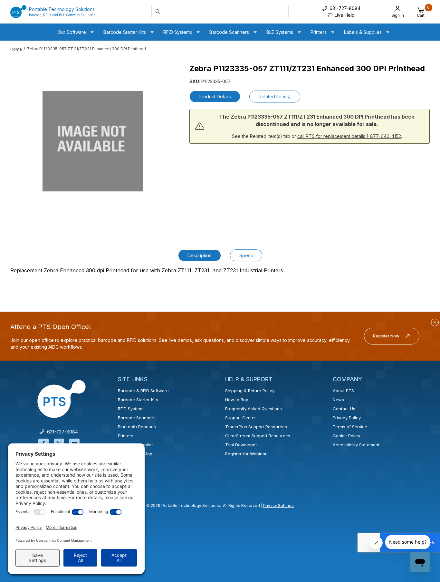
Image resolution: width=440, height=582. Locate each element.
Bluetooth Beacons (137, 426)
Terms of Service (350, 426)
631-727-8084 (61, 431)
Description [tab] (199, 255)
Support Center (240, 417)
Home (16, 49)
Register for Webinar (246, 453)
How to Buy (236, 399)
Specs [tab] (246, 255)
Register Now (386, 335)
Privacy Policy (347, 417)
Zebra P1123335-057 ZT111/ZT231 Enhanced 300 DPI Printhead (86, 48)
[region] (23, 138)
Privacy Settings (278, 505)
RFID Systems (131, 408)
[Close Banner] (435, 322)
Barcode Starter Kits (138, 399)
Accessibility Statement (356, 444)
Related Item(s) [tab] (275, 96)
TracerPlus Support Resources (256, 426)
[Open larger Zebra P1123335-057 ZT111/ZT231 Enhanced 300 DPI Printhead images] (93, 141)
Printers (125, 435)
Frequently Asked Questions (253, 408)
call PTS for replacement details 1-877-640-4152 (349, 136)
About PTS (343, 390)
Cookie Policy (346, 435)
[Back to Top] (420, 521)
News (338, 399)
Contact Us (344, 408)
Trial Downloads (241, 444)
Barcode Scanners (137, 417)
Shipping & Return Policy (249, 390)
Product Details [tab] (215, 96)
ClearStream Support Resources (257, 435)
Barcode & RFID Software (143, 390)
